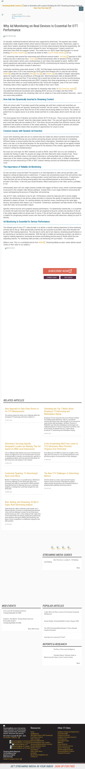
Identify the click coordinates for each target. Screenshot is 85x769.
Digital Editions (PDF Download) (42, 735)
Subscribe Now (58, 271)
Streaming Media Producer (66, 751)
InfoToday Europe (63, 741)
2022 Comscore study (66, 89)
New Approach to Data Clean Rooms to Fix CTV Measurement (22, 410)
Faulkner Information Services (67, 737)
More (78, 568)
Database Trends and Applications (68, 732)
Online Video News (36, 751)
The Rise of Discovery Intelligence (64, 649)
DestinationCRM (63, 733)
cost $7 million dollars (56, 53)
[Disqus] (42, 313)
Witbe (41, 242)
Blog (13, 18)
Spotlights (34, 753)
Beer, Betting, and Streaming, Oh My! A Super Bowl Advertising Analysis (22, 503)
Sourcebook (34, 749)
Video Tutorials (35, 739)
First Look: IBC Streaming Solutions (14, 611)
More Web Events (33, 629)
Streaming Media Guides (38, 746)
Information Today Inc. (10, 737)
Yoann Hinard (18, 16)
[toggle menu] (81, 9)
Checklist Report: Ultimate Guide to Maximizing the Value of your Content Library (60, 656)
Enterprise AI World (64, 735)
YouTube (63, 56)
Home (32, 732)
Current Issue (51, 277)
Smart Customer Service (65, 746)
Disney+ (49, 74)
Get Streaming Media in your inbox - (42, 766)
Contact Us (34, 756)
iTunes (32, 59)
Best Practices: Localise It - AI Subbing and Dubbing (61, 561)
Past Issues (68, 277)
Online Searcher (63, 744)
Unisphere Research (64, 753)
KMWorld (60, 742)
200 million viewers (17, 53)
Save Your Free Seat (41, 8)
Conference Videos (37, 737)
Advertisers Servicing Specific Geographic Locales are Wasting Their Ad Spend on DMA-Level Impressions (23, 446)
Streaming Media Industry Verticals (41, 744)
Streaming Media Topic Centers (40, 742)
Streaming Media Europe (65, 749)
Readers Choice (36, 748)
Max (31, 74)
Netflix (5, 74)
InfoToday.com (62, 739)
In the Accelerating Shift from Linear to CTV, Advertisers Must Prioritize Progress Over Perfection (61, 446)
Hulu (38, 74)
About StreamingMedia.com (39, 755)
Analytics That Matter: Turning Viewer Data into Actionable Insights (18, 620)
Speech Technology (64, 748)
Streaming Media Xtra (37, 741)
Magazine (35, 733)
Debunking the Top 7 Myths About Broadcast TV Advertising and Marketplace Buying (58, 411)
